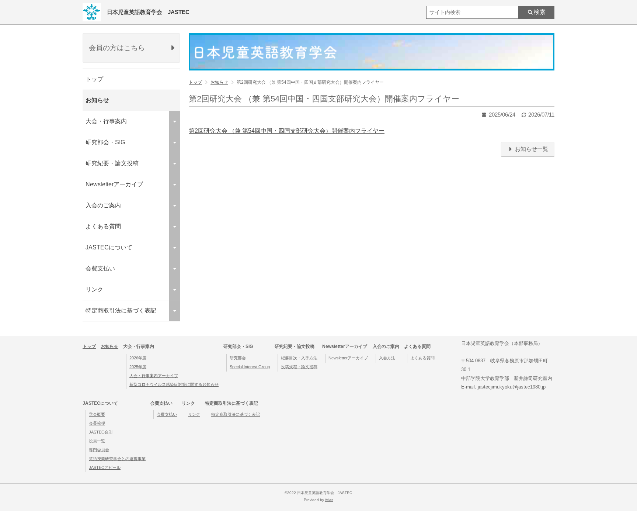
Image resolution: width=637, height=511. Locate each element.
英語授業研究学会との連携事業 (117, 458)
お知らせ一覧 (531, 149)
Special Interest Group (250, 367)
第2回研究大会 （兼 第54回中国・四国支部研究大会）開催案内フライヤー (286, 131)
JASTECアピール (105, 467)
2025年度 (137, 367)
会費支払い (167, 414)
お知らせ (97, 100)
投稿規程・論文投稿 (299, 367)
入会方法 (387, 358)
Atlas (329, 500)
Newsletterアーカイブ (348, 358)
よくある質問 (422, 358)
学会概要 (97, 414)
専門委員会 (99, 450)
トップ (94, 79)
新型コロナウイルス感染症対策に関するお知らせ (174, 384)
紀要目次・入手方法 (299, 358)
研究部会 (238, 358)
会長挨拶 (97, 423)
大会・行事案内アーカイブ (153, 375)
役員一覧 (97, 441)
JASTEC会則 (100, 432)
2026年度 (137, 358)
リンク (194, 414)
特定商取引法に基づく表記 (235, 414)
